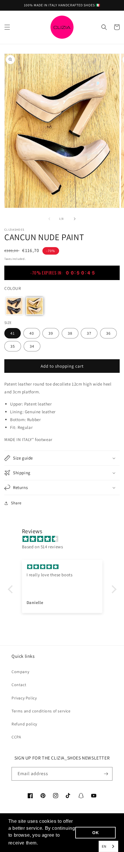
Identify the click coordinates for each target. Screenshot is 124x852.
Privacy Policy (24, 698)
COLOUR (12, 288)
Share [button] (16, 502)
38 (70, 333)
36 (108, 333)
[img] (65, 539)
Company (20, 671)
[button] (7, 27)
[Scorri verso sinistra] (49, 218)
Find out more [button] (55, 842)
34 (32, 346)
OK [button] (95, 832)
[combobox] (108, 846)
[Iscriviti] (105, 774)
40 (31, 333)
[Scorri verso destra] (74, 218)
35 (12, 346)
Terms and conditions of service (41, 711)
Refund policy (24, 724)
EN (104, 846)
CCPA (16, 737)
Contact (19, 684)
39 (50, 333)
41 (12, 333)
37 (89, 333)
